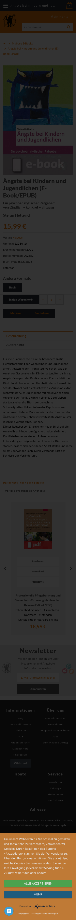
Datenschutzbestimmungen (44, 913)
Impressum (23, 913)
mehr (38, 894)
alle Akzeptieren (38, 883)
